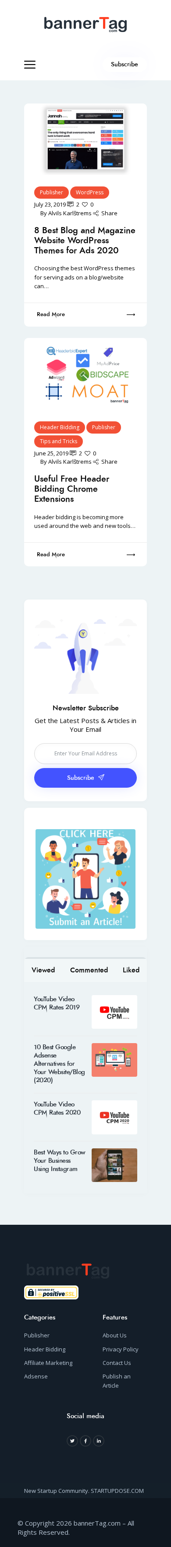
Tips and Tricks (58, 441)
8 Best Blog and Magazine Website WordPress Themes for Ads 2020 (84, 240)
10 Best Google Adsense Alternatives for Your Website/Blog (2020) (59, 1064)
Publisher (51, 192)
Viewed (43, 970)
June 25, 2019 (51, 453)
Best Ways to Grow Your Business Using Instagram (60, 1160)
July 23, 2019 (50, 204)
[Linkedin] (98, 1441)
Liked (131, 970)
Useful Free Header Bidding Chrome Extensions (71, 489)
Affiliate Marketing (48, 1363)
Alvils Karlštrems (70, 213)
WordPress (89, 192)
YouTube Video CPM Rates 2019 (56, 1003)
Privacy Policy (121, 1349)
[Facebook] (85, 1441)
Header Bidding (59, 427)
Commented (89, 970)
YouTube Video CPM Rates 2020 (57, 1108)
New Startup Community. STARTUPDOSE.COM (84, 1491)
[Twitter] (72, 1441)
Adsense (36, 1376)
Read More (51, 314)
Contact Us (117, 1363)
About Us (115, 1335)
